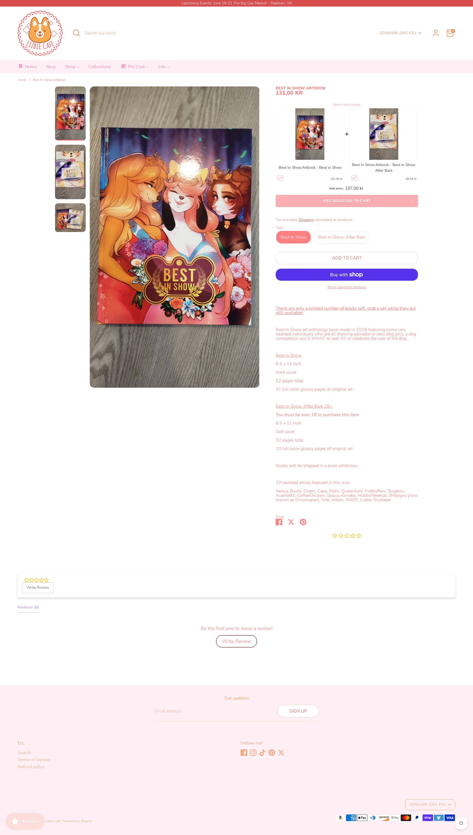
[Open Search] (76, 32)
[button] (346, 536)
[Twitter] (281, 752)
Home (22, 80)
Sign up (298, 711)
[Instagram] (253, 752)
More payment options (347, 287)
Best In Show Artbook (49, 80)
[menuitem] (27, 68)
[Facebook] (244, 752)
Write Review (236, 641)
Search (24, 753)
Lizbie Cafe (53, 821)
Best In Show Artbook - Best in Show (310, 167)
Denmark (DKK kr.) (398, 33)
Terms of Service (34, 760)
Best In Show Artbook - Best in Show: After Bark (384, 168)
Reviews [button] (28, 607)
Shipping (306, 219)
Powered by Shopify (77, 821)
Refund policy (31, 767)
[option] (174, 239)
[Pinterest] (272, 752)
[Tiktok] (262, 752)
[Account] (435, 33)
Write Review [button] (38, 587)
